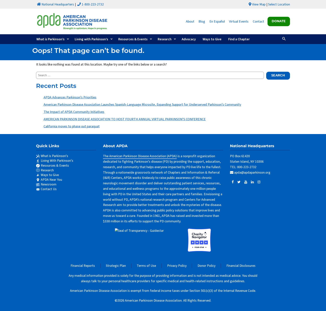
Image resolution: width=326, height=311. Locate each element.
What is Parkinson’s (50, 39)
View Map (258, 4)
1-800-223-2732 (93, 4)
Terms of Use (146, 265)
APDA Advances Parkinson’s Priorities (70, 97)
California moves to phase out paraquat (72, 126)
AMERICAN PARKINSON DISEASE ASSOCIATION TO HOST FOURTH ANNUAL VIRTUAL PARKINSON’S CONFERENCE (125, 119)
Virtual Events (238, 21)
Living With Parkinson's (57, 160)
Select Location (279, 4)
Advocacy (189, 39)
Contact (258, 21)
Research (164, 39)
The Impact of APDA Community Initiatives (74, 112)
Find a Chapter (239, 39)
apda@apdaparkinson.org (252, 172)
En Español (217, 21)
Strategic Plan (116, 265)
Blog (201, 21)
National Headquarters (58, 4)
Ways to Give (212, 39)
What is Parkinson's (54, 156)
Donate (279, 21)
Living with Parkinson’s (91, 39)
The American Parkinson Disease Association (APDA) (140, 156)
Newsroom (48, 184)
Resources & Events (133, 39)
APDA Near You (51, 179)
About (190, 21)
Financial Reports (83, 265)
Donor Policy (206, 265)
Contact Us (49, 189)
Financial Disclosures (240, 265)
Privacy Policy (177, 265)
